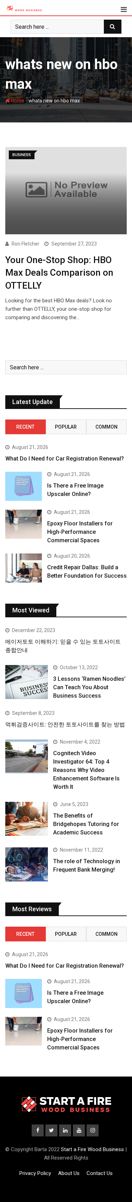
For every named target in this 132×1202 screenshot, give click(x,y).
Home (17, 100)
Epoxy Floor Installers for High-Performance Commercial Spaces (80, 532)
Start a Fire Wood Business (92, 1149)
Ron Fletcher (25, 244)
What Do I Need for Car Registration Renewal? (64, 458)
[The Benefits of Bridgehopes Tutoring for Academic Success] (26, 819)
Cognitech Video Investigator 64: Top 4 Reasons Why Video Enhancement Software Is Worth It (86, 770)
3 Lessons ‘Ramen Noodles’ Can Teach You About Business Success (89, 687)
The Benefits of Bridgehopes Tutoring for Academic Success (86, 824)
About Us (69, 1173)
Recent (25, 427)
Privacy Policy (35, 1173)
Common (106, 427)
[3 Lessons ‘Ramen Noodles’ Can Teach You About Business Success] (26, 682)
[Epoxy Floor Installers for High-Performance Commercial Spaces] (23, 524)
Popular (66, 427)
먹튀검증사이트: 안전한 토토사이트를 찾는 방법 (65, 724)
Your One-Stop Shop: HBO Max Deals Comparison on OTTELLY (59, 273)
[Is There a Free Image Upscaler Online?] (23, 486)
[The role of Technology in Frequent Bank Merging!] (26, 864)
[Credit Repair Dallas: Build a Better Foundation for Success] (23, 568)
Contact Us (100, 1173)
